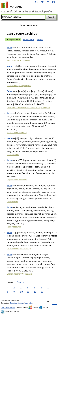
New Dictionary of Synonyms (19, 86)
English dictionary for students (19, 274)
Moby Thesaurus (14, 227)
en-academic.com (12, 5)
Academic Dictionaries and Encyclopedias (26, 11)
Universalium (12, 202)
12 (35, 292)
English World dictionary (17, 133)
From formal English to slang (19, 249)
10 (21, 292)
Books (40, 39)
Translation (28, 39)
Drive (9, 91)
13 (42, 292)
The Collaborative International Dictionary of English (28, 107)
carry (9, 66)
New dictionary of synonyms (18, 60)
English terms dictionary (17, 180)
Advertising (28, 303)
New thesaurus (13, 155)
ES (48, 2)
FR (53, 2)
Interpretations (29, 25)
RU (36, 2)
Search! (51, 17)
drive (9, 47)
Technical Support (16, 303)
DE (42, 2)
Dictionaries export (8, 307)
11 (28, 292)
